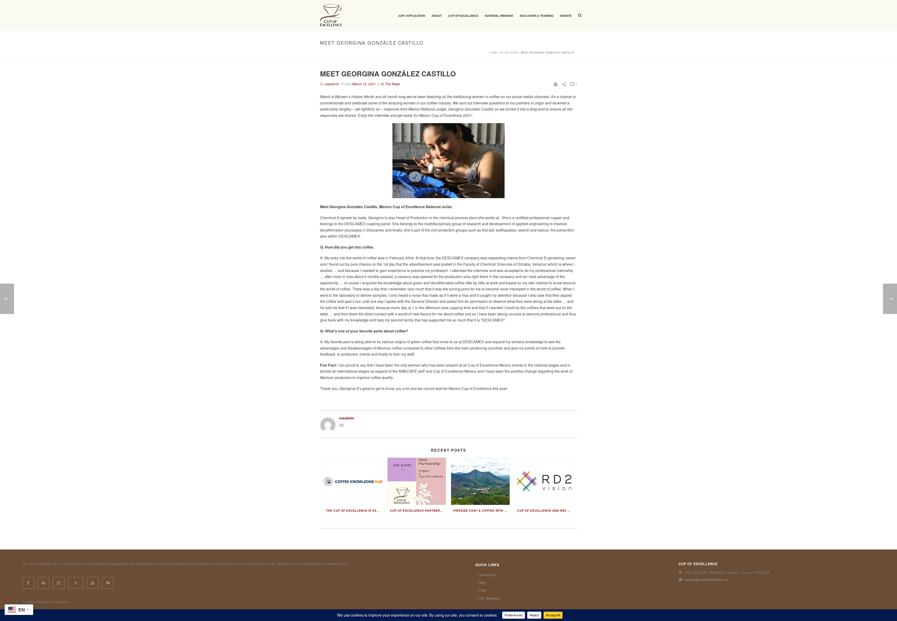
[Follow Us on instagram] (58, 583)
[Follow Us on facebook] (28, 583)
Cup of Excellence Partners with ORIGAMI (418, 510)
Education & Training (536, 16)
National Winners (499, 16)
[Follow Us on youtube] (93, 583)
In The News (509, 52)
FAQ (482, 590)
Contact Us (487, 574)
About (437, 16)
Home (493, 52)
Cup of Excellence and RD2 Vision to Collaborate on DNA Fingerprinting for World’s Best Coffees (545, 510)
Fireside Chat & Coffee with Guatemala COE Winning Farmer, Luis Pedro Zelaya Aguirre (481, 510)
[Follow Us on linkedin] (43, 583)
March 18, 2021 (364, 84)
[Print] (555, 84)
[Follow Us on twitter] (75, 583)
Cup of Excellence (463, 16)
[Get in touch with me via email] (341, 425)
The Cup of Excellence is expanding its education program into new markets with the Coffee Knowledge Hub (354, 510)
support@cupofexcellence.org (706, 579)
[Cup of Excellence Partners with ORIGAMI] (417, 481)
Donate (566, 16)
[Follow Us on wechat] (108, 583)
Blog (482, 582)
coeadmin (332, 84)
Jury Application (411, 16)
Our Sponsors (489, 598)
